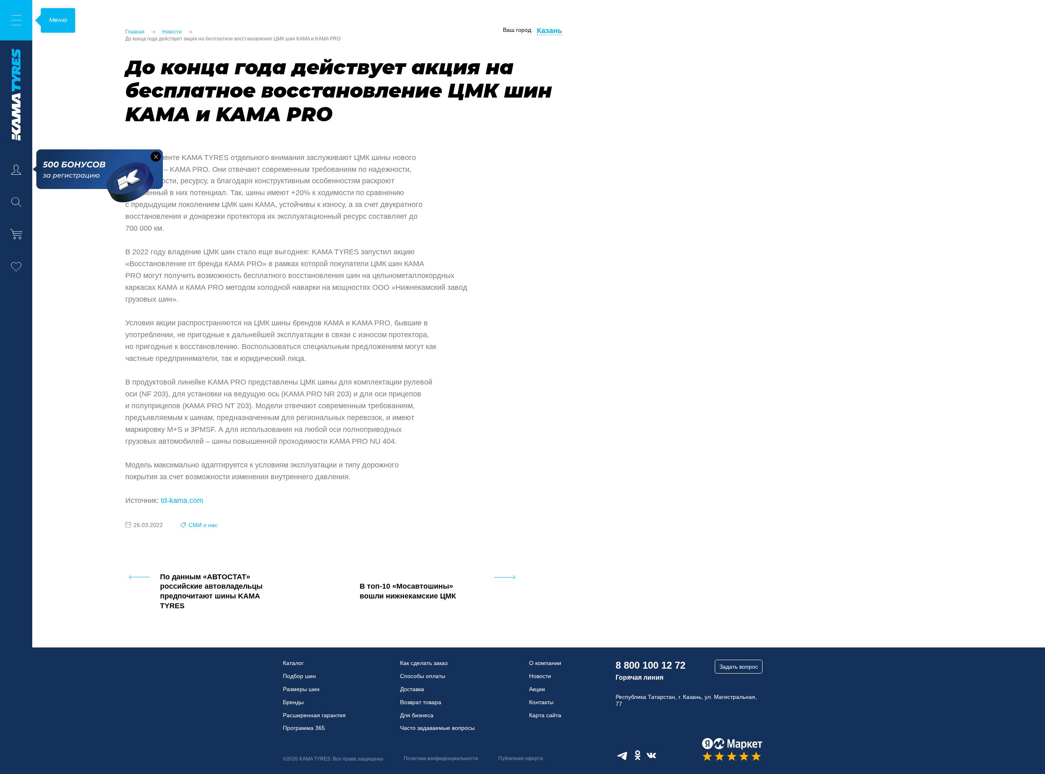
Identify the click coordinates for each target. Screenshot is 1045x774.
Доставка (412, 689)
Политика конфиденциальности (441, 758)
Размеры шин (301, 689)
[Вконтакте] (651, 755)
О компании (545, 663)
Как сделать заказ (423, 663)
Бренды (293, 702)
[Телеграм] (622, 755)
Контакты (541, 702)
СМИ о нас (203, 525)
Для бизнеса (417, 715)
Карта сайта (545, 715)
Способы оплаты (422, 676)
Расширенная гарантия (314, 715)
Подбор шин (299, 676)
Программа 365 (304, 728)
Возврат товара (420, 702)
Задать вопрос (738, 666)
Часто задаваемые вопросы (437, 728)
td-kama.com (182, 500)
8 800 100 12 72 (650, 665)
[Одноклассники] (637, 755)
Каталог (293, 663)
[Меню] (16, 20)
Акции (537, 689)
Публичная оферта (520, 758)
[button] (156, 156)
